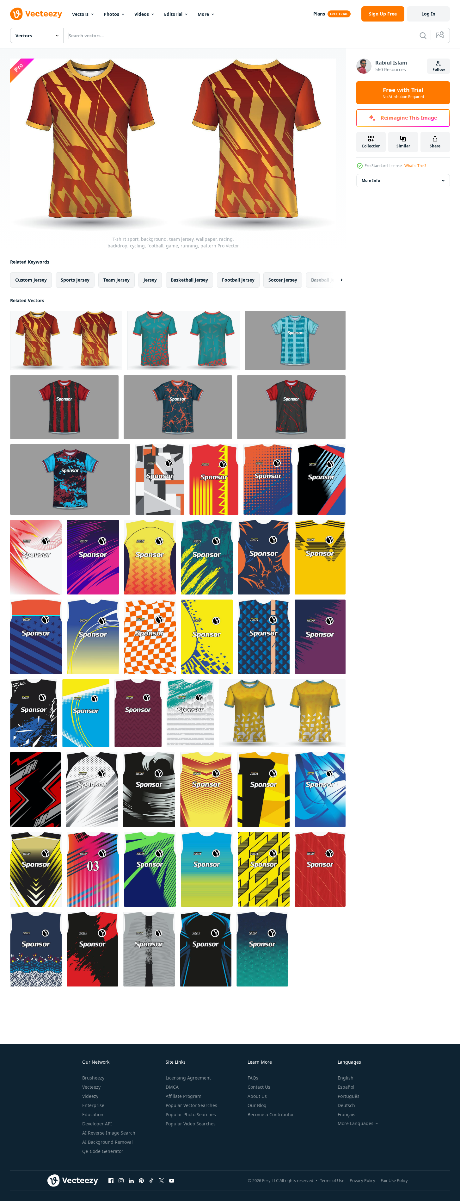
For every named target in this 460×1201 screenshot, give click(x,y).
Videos (141, 14)
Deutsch (346, 1105)
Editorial (173, 14)
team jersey (116, 280)
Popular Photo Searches (191, 1114)
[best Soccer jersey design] (178, 407)
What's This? (415, 165)
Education (92, 1114)
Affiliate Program (183, 1096)
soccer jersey (282, 280)
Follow (438, 69)
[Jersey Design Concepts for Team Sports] (291, 407)
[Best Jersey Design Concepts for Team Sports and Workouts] (70, 479)
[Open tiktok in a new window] (151, 1180)
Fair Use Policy (394, 1180)
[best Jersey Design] (64, 407)
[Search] (423, 35)
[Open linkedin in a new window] (131, 1180)
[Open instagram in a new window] (121, 1180)
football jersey (238, 280)
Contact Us (259, 1087)
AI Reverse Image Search (108, 1133)
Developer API (97, 1124)
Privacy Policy (362, 1180)
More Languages (355, 1123)
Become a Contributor (271, 1114)
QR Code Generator (102, 1151)
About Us (257, 1096)
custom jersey (31, 280)
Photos (111, 14)
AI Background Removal (107, 1142)
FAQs (253, 1078)
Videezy (90, 1096)
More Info (371, 180)
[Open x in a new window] (161, 1180)
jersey (150, 280)
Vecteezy (91, 1087)
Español (346, 1087)
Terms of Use (332, 1180)
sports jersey (75, 280)
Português (348, 1096)
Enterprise (93, 1105)
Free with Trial (403, 92)
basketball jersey (189, 280)
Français (346, 1114)
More (203, 14)
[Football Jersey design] (282, 713)
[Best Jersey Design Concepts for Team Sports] (295, 340)
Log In (428, 14)
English (345, 1078)
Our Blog (257, 1105)
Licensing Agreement (188, 1078)
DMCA (172, 1087)
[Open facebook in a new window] (110, 1180)
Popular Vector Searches (191, 1105)
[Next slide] (336, 280)
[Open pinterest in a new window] (141, 1180)
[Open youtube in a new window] (171, 1180)
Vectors (80, 14)
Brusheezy (93, 1078)
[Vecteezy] (36, 14)
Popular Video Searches (191, 1124)
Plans (319, 14)
